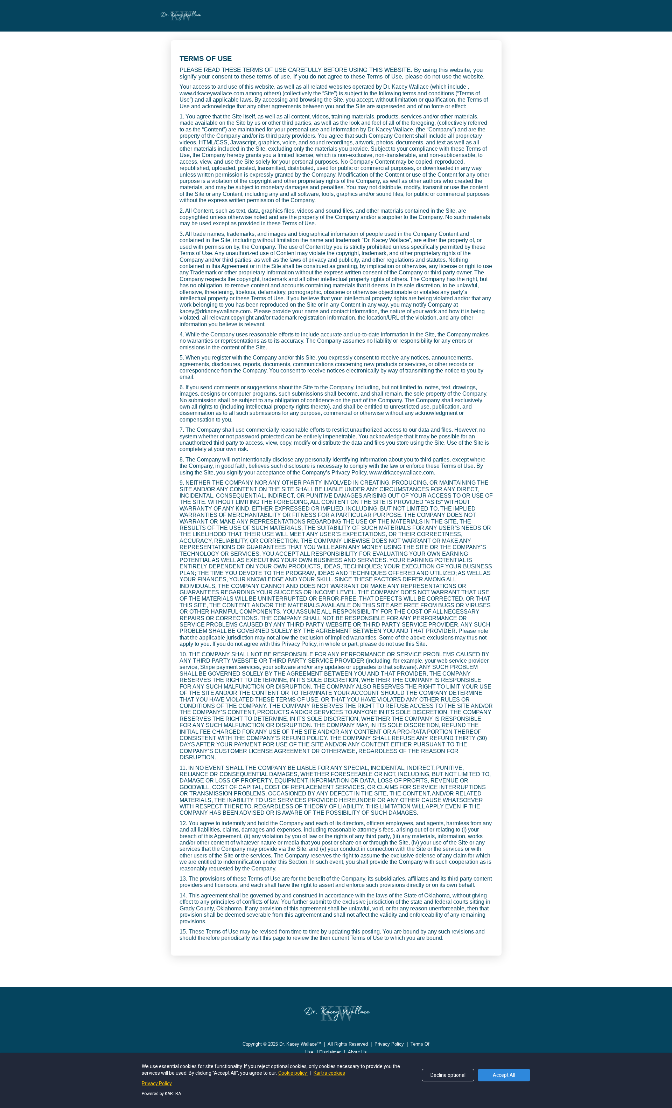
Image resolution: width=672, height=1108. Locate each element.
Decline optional (447, 1075)
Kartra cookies (329, 1073)
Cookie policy (293, 1073)
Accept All (504, 1075)
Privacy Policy (157, 1083)
